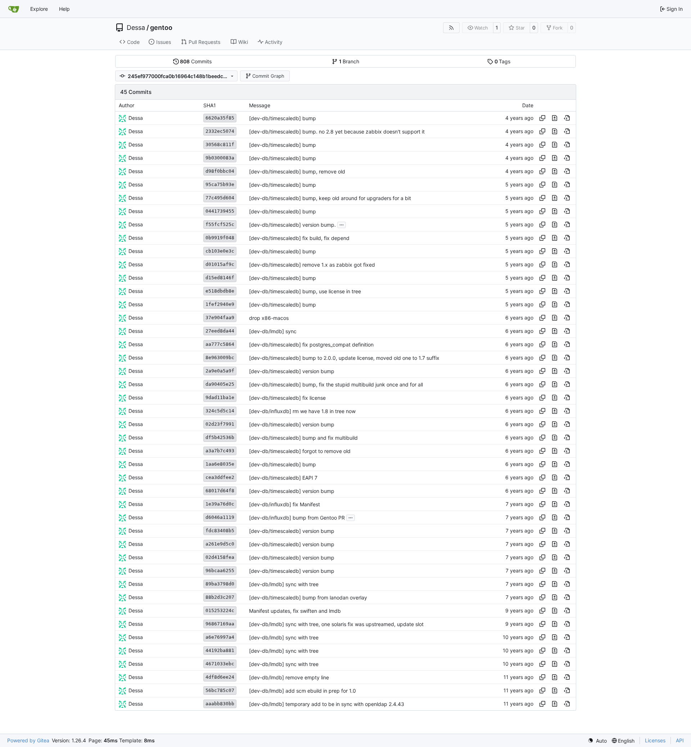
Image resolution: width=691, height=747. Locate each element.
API (680, 740)
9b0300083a (220, 157)
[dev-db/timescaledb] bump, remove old (297, 171)
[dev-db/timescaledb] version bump (291, 371)
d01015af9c (220, 264)
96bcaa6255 (220, 570)
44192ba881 (220, 650)
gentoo (161, 27)
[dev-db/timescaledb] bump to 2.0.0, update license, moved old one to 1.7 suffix (344, 358)
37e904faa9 (220, 317)
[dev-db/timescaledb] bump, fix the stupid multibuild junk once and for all (336, 384)
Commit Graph (268, 76)
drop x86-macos (269, 318)
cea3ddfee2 (220, 477)
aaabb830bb (220, 703)
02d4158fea (220, 557)
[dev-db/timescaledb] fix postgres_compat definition (311, 344)
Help (64, 9)
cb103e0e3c (220, 251)
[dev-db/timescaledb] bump (282, 118)
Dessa (136, 27)
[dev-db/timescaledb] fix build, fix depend (299, 238)
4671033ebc (220, 663)
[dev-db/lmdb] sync (273, 331)
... (341, 224)
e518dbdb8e (220, 291)
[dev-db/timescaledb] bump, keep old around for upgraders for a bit (330, 198)
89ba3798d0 (220, 584)
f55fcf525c (220, 224)
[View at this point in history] (566, 118)
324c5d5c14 (220, 410)
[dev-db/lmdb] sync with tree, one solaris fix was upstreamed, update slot (336, 624)
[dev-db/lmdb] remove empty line (289, 677)
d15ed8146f (220, 277)
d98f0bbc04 (220, 171)
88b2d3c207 (220, 597)
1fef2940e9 (220, 304)
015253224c (220, 610)
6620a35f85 (220, 118)
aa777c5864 (220, 344)
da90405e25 (220, 384)
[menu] (597, 741)
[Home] (14, 9)
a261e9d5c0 (220, 544)
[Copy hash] (542, 118)
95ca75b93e (220, 184)
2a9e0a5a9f (220, 371)
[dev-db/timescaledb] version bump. (292, 225)
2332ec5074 (220, 131)
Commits (196, 61)
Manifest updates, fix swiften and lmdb (295, 611)
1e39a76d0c (220, 504)
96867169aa (220, 623)
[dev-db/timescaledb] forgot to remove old (300, 451)
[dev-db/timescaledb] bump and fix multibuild (303, 438)
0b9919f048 (220, 237)
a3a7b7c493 (220, 450)
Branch (349, 61)
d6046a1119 (220, 517)
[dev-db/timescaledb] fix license (287, 398)
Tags (502, 61)
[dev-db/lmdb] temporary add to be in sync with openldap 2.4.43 (326, 704)
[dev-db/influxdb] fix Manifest (284, 504)
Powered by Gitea (28, 740)
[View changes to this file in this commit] (554, 118)
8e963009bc (220, 357)
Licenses (655, 740)
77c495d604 (220, 197)
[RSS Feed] (451, 27)
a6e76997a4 (220, 637)
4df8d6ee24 (220, 677)
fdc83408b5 (220, 530)
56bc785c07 (220, 690)
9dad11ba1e (220, 397)
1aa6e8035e (220, 464)
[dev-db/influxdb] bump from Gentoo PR (297, 518)
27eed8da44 (220, 331)
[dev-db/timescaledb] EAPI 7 (283, 478)
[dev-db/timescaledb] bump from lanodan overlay (308, 597)
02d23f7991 (220, 424)
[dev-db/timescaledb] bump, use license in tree (305, 291)
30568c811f (220, 144)
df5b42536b (220, 437)
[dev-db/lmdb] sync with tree (284, 584)
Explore (39, 9)
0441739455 (220, 211)
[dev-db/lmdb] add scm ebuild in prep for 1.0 (302, 691)
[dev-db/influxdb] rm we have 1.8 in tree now (302, 411)
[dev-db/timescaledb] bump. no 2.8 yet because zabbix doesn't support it (337, 131)
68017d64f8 (220, 490)
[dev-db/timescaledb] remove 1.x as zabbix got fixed (312, 265)
